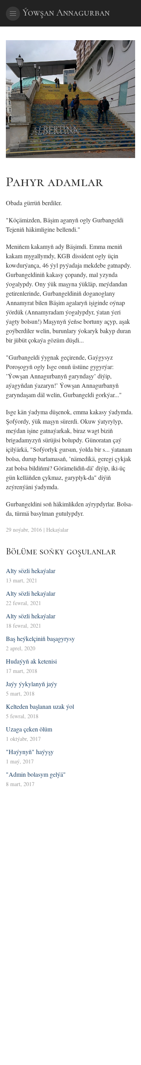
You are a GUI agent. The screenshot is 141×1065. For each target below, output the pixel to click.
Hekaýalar (57, 529)
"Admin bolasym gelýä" (36, 774)
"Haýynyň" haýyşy (30, 751)
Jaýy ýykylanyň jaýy (31, 684)
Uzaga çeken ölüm (29, 729)
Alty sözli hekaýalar (30, 570)
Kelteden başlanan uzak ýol (40, 706)
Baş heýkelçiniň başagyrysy (40, 638)
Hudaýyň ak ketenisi (31, 661)
